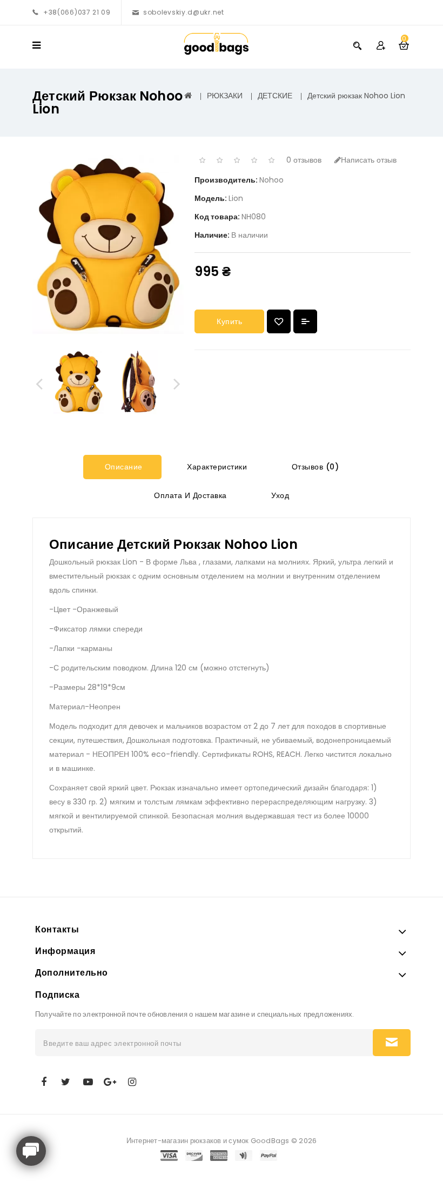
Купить (229, 321)
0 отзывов (303, 160)
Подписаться (392, 1042)
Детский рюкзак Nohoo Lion (356, 95)
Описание (122, 466)
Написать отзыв (369, 160)
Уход (279, 495)
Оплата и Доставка (189, 495)
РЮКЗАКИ (225, 95)
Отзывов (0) (314, 466)
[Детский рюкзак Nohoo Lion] (78, 382)
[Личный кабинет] (380, 45)
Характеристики (216, 466)
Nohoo (271, 179)
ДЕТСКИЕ (275, 95)
